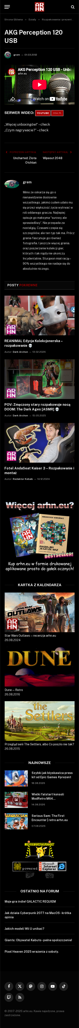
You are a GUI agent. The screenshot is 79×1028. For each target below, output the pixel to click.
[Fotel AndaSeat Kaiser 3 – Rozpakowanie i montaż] (39, 443)
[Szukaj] (72, 7)
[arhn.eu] (39, 7)
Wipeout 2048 (52, 158)
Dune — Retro (14, 690)
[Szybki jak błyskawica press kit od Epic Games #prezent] (16, 778)
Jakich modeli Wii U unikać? (24, 928)
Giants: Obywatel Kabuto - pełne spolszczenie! (38, 940)
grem (16, 54)
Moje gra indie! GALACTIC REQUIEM (30, 901)
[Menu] (7, 7)
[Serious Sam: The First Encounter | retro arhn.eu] (16, 821)
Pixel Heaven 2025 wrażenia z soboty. (32, 951)
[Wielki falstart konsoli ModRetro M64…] (16, 800)
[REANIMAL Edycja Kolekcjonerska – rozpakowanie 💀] (39, 315)
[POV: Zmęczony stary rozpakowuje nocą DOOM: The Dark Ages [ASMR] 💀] (39, 379)
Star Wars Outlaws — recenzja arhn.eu (30, 635)
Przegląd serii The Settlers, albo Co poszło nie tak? (39, 744)
